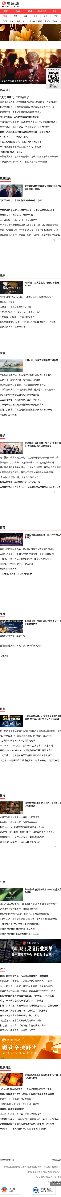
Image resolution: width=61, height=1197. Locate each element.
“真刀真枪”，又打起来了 (14, 97)
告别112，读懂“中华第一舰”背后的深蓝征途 (20, 379)
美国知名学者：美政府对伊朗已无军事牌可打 (20, 399)
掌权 (50, 980)
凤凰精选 (5, 178)
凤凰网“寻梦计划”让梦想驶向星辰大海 (17, 928)
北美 (18, 21)
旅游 (2, 435)
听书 (2, 969)
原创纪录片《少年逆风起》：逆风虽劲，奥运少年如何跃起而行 (28, 918)
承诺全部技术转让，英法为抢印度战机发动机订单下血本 (26, 374)
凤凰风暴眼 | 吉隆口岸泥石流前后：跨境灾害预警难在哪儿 (27, 210)
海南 (55, 21)
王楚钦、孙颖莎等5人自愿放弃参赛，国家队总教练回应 (25, 558)
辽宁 (25, 21)
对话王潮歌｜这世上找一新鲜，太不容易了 (19, 817)
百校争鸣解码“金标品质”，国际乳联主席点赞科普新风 (24, 913)
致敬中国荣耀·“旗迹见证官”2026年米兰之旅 (20, 482)
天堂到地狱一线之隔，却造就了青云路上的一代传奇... (24, 990)
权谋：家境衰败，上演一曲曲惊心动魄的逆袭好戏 (23, 1005)
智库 (25, 16)
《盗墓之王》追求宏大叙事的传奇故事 (17, 1020)
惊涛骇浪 (49, 995)
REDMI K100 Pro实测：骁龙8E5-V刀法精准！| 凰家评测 (26, 745)
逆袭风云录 (53, 1005)
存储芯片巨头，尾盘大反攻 (12, 326)
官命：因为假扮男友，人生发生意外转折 (18, 975)
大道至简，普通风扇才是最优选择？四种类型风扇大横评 (26, 755)
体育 (2, 527)
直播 (5, 16)
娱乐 (54, 11)
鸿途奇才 (43, 1010)
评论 (15, 16)
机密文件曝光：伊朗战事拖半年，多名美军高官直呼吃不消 (27, 107)
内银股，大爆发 (7, 302)
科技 (30, 11)
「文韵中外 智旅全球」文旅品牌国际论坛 (19, 477)
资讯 (6, 11)
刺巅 (39, 1020)
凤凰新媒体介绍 (7, 1159)
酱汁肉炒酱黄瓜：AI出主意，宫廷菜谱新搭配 (20, 645)
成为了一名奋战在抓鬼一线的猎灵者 (16, 1000)
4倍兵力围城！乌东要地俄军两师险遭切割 (19, 116)
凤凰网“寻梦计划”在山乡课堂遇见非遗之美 (19, 933)
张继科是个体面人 (8, 568)
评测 (55, 16)
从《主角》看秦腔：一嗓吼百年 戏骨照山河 (20, 842)
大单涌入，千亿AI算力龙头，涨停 (15, 307)
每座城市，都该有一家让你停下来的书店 (18, 822)
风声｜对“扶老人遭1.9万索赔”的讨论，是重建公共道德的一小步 (29, 230)
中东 (11, 21)
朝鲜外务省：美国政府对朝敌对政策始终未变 (20, 111)
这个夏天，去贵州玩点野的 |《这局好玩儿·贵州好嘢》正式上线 (29, 457)
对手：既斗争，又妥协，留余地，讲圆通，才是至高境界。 (27, 985)
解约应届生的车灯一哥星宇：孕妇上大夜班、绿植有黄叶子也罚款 (30, 235)
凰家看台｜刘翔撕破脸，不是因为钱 (16, 215)
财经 (18, 11)
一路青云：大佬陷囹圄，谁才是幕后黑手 (18, 1010)
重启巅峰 (44, 975)
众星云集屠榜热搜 (8, 414)
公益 (2, 882)
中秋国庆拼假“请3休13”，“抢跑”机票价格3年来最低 (23, 161)
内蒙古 (32, 21)
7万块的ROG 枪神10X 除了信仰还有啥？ (18, 740)
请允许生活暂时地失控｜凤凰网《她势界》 (19, 908)
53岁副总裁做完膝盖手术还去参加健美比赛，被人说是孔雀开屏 (29, 225)
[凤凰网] (10, 7)
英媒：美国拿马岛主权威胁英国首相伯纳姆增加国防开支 (26, 409)
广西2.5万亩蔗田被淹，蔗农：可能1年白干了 (20, 141)
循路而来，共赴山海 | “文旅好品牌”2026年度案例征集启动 (27, 462)
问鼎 (53, 990)
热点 (2, 90)
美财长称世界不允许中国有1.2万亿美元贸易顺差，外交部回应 (28, 102)
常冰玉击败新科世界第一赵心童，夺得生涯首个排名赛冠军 (27, 549)
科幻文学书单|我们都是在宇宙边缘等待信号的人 (22, 827)
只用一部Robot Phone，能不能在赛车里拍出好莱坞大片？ (27, 750)
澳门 (5, 21)
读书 (2, 795)
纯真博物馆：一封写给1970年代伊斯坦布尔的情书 (23, 837)
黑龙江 (47, 21)
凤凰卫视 (42, 11)
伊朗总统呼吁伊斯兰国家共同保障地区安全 (19, 394)
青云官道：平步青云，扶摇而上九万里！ (18, 1030)
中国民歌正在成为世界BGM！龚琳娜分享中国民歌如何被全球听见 (30, 487)
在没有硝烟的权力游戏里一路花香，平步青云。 (22, 995)
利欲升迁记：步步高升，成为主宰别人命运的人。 (23, 980)
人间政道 (39, 1000)
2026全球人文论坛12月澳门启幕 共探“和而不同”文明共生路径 (28, 903)
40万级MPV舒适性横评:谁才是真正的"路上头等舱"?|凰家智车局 (29, 760)
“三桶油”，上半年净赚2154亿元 (14, 136)
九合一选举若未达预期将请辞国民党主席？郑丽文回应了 (26, 131)
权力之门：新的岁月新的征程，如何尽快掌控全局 (23, 1025)
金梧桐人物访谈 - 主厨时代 (12, 635)
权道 (37, 1015)
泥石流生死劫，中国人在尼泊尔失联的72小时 (21, 200)
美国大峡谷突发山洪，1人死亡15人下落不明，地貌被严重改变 (28, 121)
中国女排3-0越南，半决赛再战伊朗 (16, 573)
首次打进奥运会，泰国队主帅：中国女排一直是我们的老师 (27, 553)
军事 (2, 353)
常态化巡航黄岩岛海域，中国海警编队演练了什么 (23, 384)
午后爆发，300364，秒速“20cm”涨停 (17, 316)
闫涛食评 (4, 655)
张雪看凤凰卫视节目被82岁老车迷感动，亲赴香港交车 (25, 126)
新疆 (40, 21)
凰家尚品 (5, 1067)
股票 (35, 16)
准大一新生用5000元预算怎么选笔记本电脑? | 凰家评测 (26, 735)
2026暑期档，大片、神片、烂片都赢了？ (19, 220)
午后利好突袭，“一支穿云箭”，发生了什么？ (20, 311)
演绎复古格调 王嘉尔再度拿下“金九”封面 (20, 80)
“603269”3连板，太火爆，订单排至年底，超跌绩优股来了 (26, 297)
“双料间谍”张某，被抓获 (11, 151)
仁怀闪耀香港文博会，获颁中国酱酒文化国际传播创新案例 (27, 472)
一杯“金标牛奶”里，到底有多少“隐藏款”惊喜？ (21, 923)
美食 (2, 614)
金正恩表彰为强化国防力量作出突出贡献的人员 (22, 404)
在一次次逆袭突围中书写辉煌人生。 (16, 1015)
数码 (45, 16)
